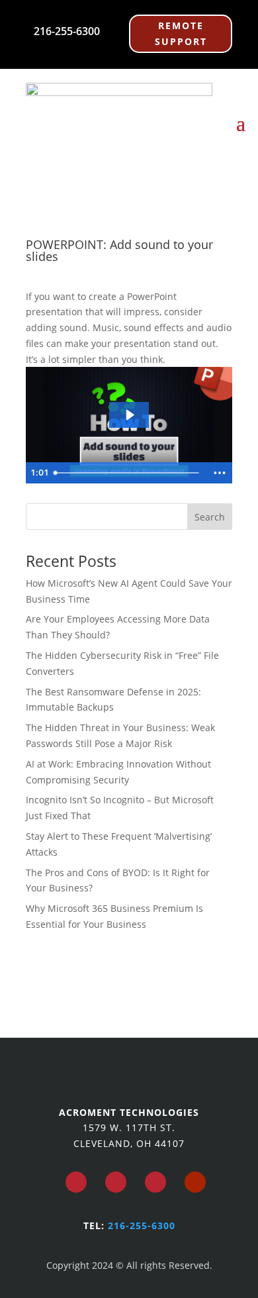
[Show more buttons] (219, 472)
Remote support (181, 33)
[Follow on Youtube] (195, 1182)
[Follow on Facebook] (76, 1182)
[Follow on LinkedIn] (155, 1182)
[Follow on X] (115, 1182)
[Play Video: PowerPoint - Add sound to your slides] (129, 415)
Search (209, 517)
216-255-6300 (67, 31)
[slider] (128, 472)
